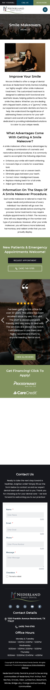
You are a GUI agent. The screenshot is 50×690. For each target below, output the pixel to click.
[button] (45, 9)
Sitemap (25, 668)
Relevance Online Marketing (34, 665)
